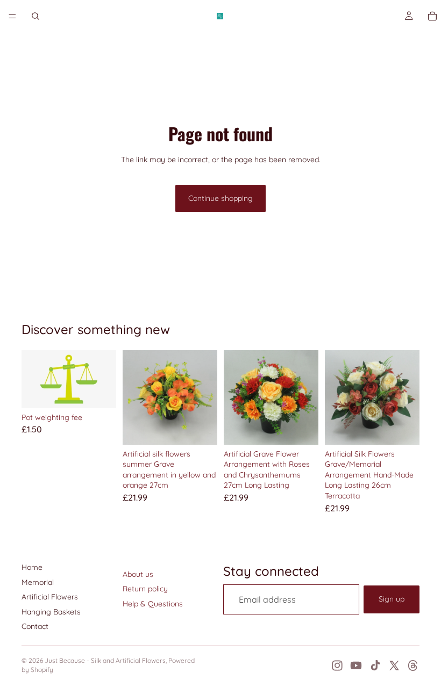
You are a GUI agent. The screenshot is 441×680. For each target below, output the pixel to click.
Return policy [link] (145, 589)
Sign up (391, 599)
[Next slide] (205, 397)
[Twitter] (394, 665)
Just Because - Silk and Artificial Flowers (105, 660)
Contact (35, 626)
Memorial (38, 582)
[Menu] (12, 16)
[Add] (99, 391)
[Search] (35, 16)
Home (32, 567)
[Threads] (413, 665)
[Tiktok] (375, 665)
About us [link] (138, 574)
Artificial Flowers (50, 597)
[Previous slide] (134, 397)
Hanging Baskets (51, 612)
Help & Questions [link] (153, 604)
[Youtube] (356, 665)
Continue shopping (220, 198)
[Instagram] (337, 665)
